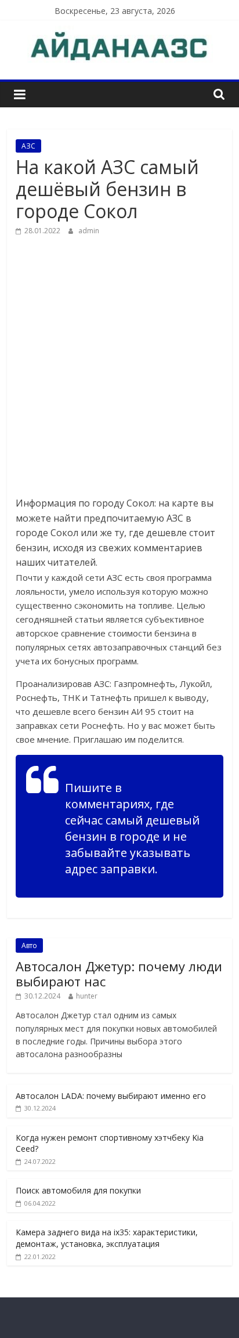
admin (88, 231)
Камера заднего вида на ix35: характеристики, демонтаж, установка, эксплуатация (107, 1238)
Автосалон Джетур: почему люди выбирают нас (119, 973)
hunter (86, 996)
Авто (29, 945)
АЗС (28, 146)
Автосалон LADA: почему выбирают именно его (111, 1095)
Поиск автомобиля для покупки (78, 1190)
